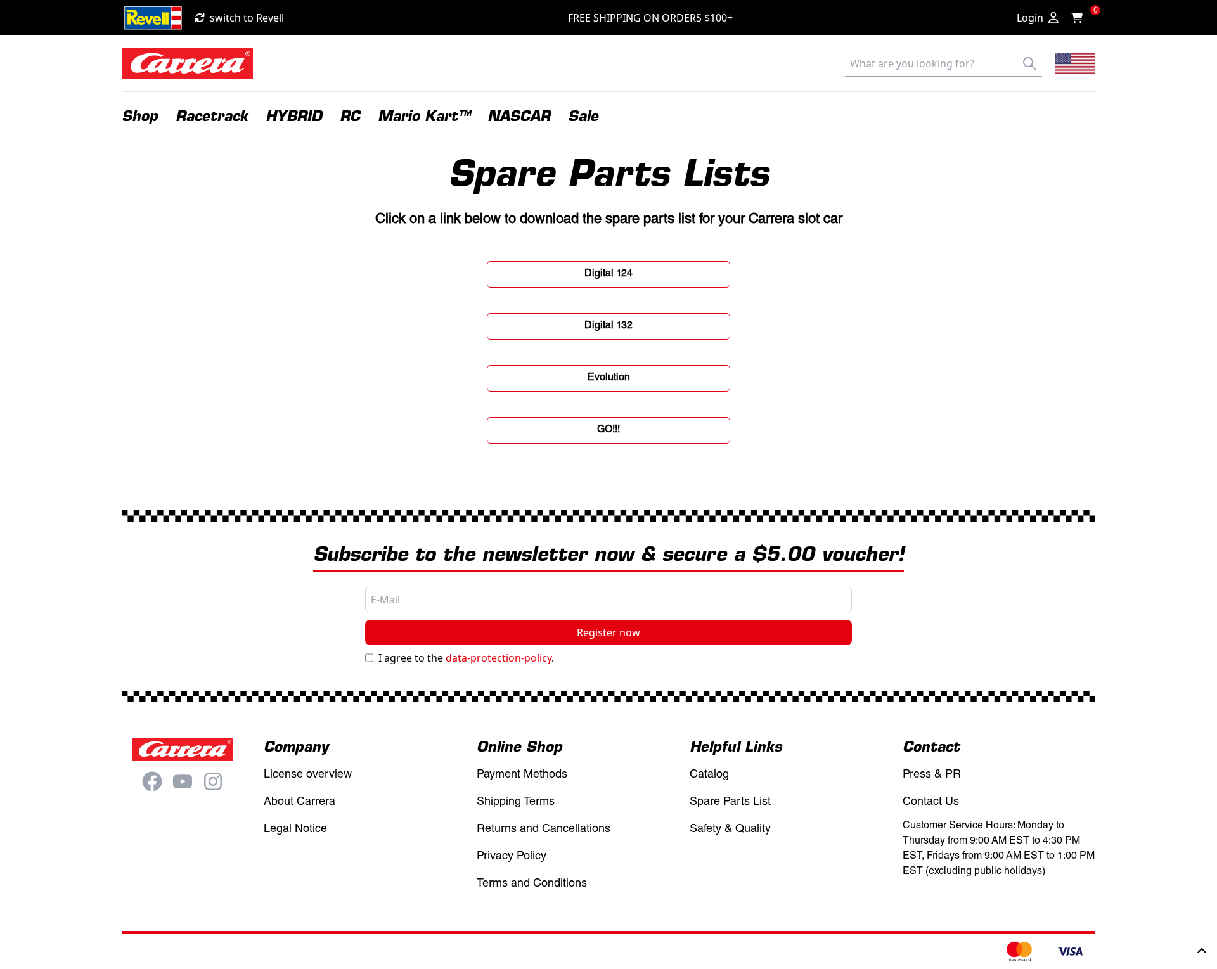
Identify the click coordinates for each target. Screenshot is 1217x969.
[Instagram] (213, 781)
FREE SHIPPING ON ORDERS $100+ (650, 18)
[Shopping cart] (1080, 18)
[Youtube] (182, 781)
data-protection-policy (498, 658)
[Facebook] (152, 781)
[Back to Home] (187, 63)
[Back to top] (1202, 951)
